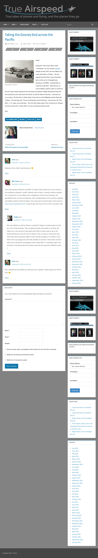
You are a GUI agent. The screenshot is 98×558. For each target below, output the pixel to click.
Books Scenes (24, 24)
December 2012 (77, 262)
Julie (13, 160)
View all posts (39, 128)
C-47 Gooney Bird (11, 119)
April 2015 (75, 232)
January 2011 (76, 283)
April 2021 (75, 197)
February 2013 (77, 256)
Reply (7, 173)
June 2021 (75, 192)
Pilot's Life (30, 119)
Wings (14, 24)
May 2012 (75, 270)
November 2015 (77, 224)
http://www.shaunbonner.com (15, 204)
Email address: (75, 104)
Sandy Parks (27, 44)
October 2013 (76, 240)
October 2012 (76, 267)
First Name (73, 113)
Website (7, 343)
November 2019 (77, 205)
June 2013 (75, 245)
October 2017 (76, 216)
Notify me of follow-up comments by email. (20, 355)
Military (22, 119)
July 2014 (75, 235)
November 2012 (77, 264)
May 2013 (75, 248)
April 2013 (75, 251)
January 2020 (76, 202)
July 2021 (75, 189)
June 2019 (75, 208)
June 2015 (75, 229)
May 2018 (75, 213)
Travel (34, 24)
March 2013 (76, 253)
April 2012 (75, 272)
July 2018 (75, 211)
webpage (57, 68)
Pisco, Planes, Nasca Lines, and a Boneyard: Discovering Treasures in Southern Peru (81, 167)
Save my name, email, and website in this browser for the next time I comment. (31, 349)
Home (5, 24)
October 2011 (76, 278)
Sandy (16, 217)
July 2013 (75, 243)
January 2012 (76, 275)
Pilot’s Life (44, 24)
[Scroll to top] (93, 553)
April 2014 (75, 237)
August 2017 (76, 219)
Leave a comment (41, 44)
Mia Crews (15, 181)
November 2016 (77, 221)
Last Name (73, 121)
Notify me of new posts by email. (17, 360)
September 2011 (77, 280)
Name (7, 330)
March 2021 (76, 200)
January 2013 (76, 259)
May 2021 (75, 194)
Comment (8, 299)
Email (7, 337)
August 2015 (76, 227)
